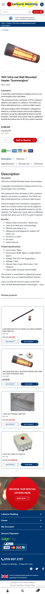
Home (3, 23)
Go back (5, 30)
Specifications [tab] (7, 163)
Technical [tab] (38, 163)
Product (8, 23)
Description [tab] (6, 158)
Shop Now (21, 498)
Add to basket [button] (29, 341)
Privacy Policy (30, 585)
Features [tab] (20, 158)
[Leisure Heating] (22, 3)
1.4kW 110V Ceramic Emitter (13, 414)
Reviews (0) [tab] (24, 163)
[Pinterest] (31, 568)
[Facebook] (43, 568)
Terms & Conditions (17, 585)
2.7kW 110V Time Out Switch (13, 454)
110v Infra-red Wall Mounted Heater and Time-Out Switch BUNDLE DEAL (22, 372)
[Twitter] (37, 568)
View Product (10, 341)
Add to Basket (23, 140)
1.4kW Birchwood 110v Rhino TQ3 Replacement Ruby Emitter (22, 330)
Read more (28, 384)
